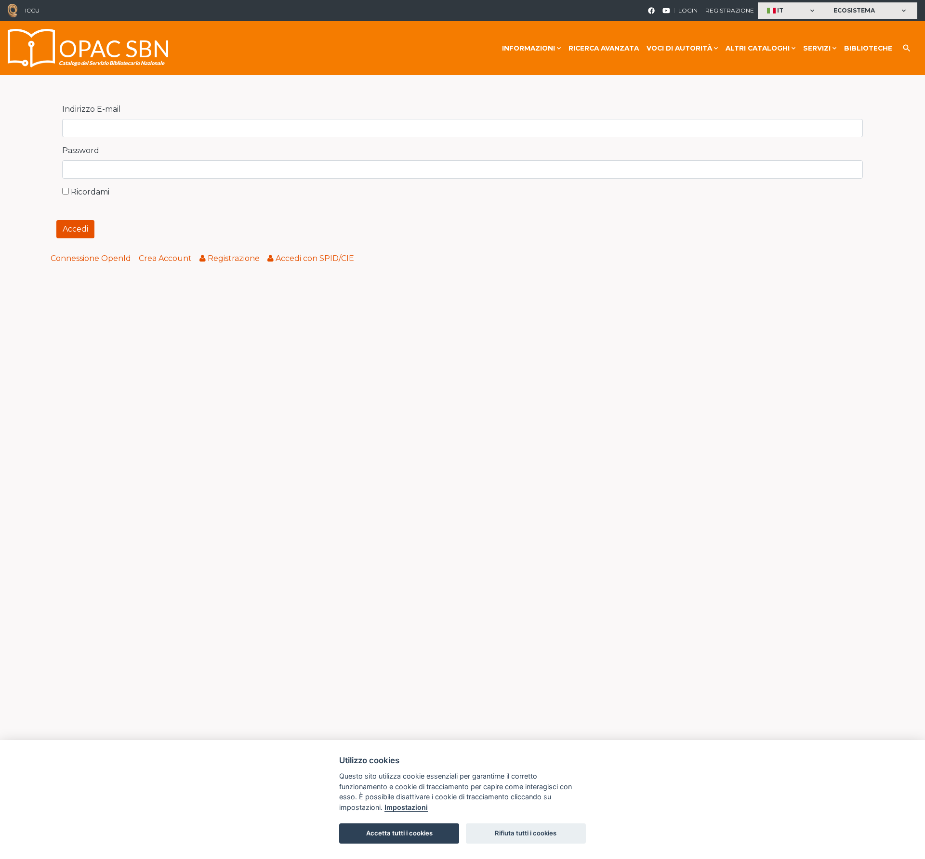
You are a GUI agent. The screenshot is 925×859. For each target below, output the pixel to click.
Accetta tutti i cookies (399, 833)
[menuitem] (91, 258)
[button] (792, 10)
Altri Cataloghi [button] (758, 48)
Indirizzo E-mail (91, 109)
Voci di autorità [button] (679, 48)
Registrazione (729, 10)
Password (80, 150)
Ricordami (89, 191)
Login (688, 10)
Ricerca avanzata (603, 48)
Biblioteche (868, 48)
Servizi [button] (817, 48)
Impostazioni (406, 807)
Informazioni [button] (528, 48)
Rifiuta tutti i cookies (525, 833)
